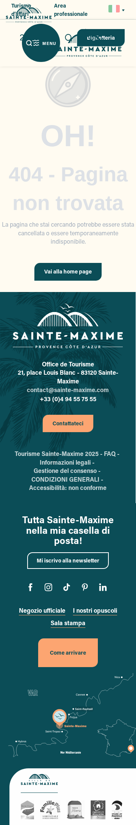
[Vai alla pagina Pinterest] (86, 588)
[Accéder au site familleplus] (51, 809)
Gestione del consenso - (68, 470)
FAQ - (112, 453)
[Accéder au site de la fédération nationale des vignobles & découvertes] (99, 809)
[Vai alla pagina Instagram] (50, 588)
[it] (115, 8)
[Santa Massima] (87, 43)
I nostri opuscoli (95, 610)
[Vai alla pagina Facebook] (32, 588)
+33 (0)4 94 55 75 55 (68, 399)
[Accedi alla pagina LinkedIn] (104, 588)
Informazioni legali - (68, 462)
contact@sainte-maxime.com (68, 390)
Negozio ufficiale (42, 610)
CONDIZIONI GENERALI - (68, 479)
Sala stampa (68, 623)
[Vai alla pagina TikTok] (68, 588)
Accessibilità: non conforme (68, 487)
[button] (115, 9)
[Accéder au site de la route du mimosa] (76, 809)
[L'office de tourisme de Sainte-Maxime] (67, 326)
